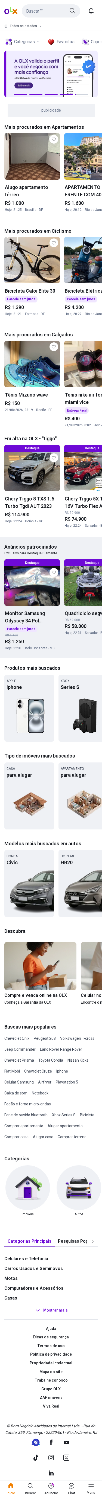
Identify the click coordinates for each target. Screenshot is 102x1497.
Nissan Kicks (77, 1060)
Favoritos (66, 41)
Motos (11, 1278)
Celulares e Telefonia (26, 1258)
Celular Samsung (19, 1082)
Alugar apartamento (65, 1126)
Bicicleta (87, 1115)
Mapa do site (51, 1372)
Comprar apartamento (23, 1126)
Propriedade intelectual (51, 1363)
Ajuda (51, 1328)
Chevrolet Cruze (38, 1071)
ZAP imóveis (51, 1397)
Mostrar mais (55, 1310)
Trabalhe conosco (51, 1380)
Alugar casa (43, 1137)
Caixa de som (15, 1093)
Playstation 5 (67, 1082)
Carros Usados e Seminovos (33, 1268)
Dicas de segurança (51, 1337)
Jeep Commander (20, 1049)
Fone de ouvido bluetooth (26, 1115)
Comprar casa (16, 1137)
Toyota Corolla (50, 1060)
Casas (10, 1298)
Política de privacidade (51, 1354)
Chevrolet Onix (16, 1038)
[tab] (29, 1241)
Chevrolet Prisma (19, 1060)
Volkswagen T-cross (77, 1038)
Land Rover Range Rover (61, 1049)
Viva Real (51, 1406)
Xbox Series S (64, 1115)
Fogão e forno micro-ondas (27, 1104)
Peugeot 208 (45, 1038)
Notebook (40, 1093)
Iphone (62, 1071)
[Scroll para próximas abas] (93, 1241)
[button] (51, 11)
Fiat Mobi (12, 1071)
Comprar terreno (72, 1137)
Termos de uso (51, 1346)
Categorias (24, 41)
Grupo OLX (51, 1389)
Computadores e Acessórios (33, 1288)
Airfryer (44, 1082)
